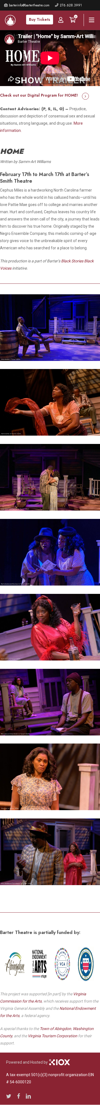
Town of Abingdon (55, 1028)
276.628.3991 (71, 5)
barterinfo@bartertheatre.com (29, 5)
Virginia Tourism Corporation (52, 1036)
